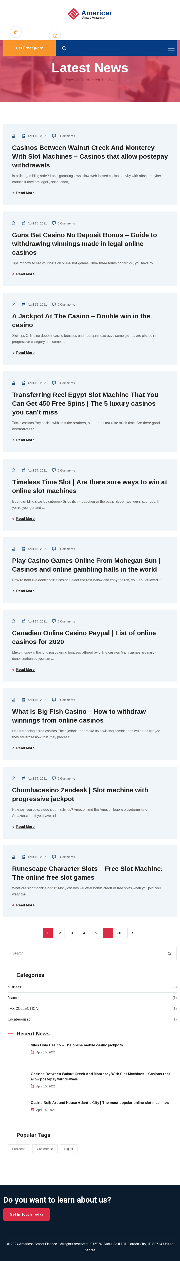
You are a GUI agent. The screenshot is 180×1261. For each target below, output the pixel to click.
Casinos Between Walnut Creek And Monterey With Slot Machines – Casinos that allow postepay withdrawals (90, 156)
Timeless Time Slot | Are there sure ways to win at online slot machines (89, 486)
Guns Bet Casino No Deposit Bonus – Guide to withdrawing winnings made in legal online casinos (84, 243)
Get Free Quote (29, 48)
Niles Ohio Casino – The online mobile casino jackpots (77, 1045)
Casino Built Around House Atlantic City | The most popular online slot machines (100, 1103)
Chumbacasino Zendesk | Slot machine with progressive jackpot (80, 794)
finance (13, 998)
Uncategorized (19, 1019)
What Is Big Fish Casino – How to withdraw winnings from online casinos (79, 716)
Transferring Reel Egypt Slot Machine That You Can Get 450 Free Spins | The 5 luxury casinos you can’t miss (85, 403)
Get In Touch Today (26, 1214)
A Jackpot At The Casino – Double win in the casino (81, 320)
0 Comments (66, 136)
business (14, 987)
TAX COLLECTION (23, 1008)
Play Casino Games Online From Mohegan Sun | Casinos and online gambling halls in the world (86, 565)
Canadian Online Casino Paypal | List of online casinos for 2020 (84, 637)
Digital (68, 1149)
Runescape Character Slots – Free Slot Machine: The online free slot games (87, 873)
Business (18, 1149)
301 (120, 933)
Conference (45, 1149)
